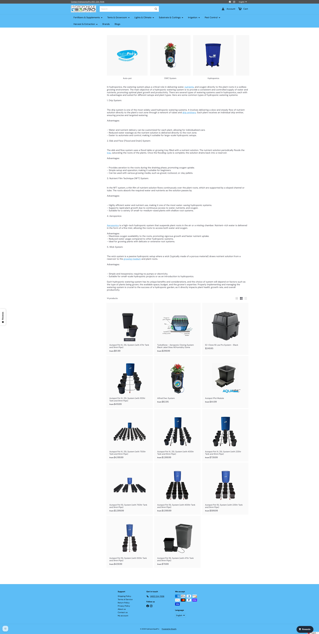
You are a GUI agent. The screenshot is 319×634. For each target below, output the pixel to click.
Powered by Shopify (169, 629)
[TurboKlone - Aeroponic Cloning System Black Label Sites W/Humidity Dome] (177, 329)
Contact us (123, 612)
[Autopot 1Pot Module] (225, 381)
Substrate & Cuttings (170, 17)
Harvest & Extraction (85, 24)
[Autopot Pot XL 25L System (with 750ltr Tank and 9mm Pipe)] (129, 435)
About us (122, 609)
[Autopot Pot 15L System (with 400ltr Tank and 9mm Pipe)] (177, 489)
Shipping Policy (124, 596)
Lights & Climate (143, 17)
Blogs (117, 24)
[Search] (156, 9)
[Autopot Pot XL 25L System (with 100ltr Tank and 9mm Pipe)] (129, 382)
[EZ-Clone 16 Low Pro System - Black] (225, 327)
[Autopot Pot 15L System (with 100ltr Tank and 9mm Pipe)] (129, 542)
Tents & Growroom (117, 17)
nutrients (189, 86)
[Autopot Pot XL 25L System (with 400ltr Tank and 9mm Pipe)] (177, 435)
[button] (313, 633)
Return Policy (123, 602)
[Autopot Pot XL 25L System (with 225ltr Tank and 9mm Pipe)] (225, 435)
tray (109, 152)
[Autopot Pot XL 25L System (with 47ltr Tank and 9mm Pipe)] (129, 329)
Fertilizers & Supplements (87, 17)
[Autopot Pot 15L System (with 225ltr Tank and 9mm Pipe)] (225, 489)
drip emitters (189, 112)
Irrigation (193, 17)
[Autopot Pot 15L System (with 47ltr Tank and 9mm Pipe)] (177, 542)
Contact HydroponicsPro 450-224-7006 (87, 2)
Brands (106, 24)
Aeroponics (113, 225)
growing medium (132, 258)
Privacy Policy (124, 606)
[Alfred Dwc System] (177, 381)
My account (123, 615)
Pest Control (211, 17)
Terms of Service (125, 599)
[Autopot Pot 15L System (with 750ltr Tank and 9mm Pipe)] (129, 489)
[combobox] (129, 9)
